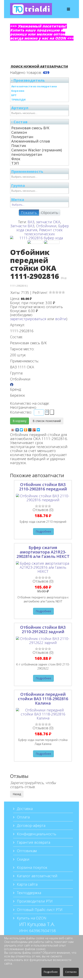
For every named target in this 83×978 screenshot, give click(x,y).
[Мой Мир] (30, 428)
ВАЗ (31, 221)
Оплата (23, 817)
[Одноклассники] (26, 428)
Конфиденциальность (36, 833)
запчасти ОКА (48, 221)
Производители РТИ (34, 901)
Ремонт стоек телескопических (43, 231)
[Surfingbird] (38, 428)
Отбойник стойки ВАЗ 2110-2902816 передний (43, 487)
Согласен (71, 972)
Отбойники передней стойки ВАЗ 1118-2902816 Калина (43, 699)
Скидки (22, 859)
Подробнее (43, 531)
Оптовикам (26, 850)
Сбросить (49, 212)
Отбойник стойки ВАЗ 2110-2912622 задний (43, 629)
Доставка (24, 808)
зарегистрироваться (28, 318)
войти (60, 318)
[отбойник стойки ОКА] (52, 242)
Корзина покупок (31, 867)
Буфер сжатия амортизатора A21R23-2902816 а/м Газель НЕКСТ (43, 552)
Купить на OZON (31, 918)
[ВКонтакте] (17, 428)
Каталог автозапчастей (36, 875)
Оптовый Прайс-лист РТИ (39, 909)
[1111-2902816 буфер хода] (35, 242)
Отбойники (46, 225)
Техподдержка (28, 892)
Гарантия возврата (33, 842)
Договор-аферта (30, 825)
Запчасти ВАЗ (22, 225)
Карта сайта (26, 884)
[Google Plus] (34, 428)
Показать (29, 212)
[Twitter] (21, 428)
